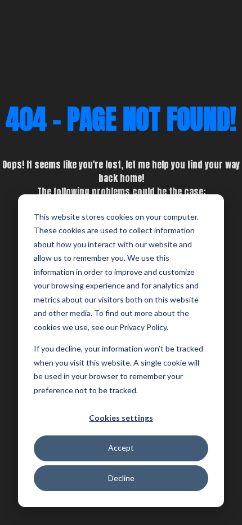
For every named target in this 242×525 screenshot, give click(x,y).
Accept (121, 447)
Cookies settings (121, 417)
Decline (121, 478)
